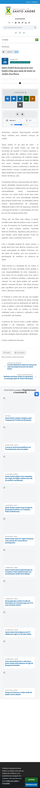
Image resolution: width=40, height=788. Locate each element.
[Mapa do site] (25, 22)
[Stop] (22, 114)
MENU (6, 40)
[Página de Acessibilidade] (29, 22)
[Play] (17, 114)
